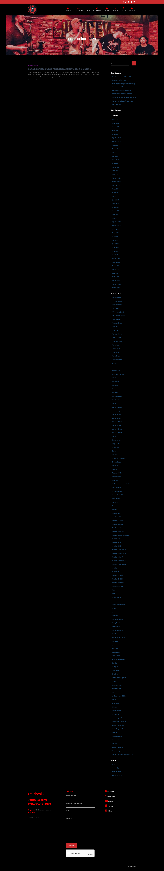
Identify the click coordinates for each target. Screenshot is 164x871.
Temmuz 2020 (116, 287)
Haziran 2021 (116, 262)
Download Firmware (118, 458)
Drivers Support (117, 462)
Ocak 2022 (115, 247)
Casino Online (116, 425)
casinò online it (117, 433)
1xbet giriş (115, 352)
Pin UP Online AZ (117, 634)
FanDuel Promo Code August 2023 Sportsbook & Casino (59, 68)
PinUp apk (115, 648)
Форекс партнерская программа (122, 754)
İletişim (123, 10)
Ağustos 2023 (116, 178)
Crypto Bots (115, 447)
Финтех (114, 743)
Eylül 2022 (115, 218)
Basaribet (115, 392)
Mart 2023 (115, 196)
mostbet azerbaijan (118, 524)
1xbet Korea (116, 356)
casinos (114, 436)
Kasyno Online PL (117, 495)
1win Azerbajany (117, 305)
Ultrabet (114, 707)
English (131, 10)
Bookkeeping (116, 400)
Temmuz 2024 (116, 141)
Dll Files (114, 454)
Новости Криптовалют (119, 740)
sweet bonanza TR (117, 688)
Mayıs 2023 (115, 189)
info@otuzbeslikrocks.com (43, 810)
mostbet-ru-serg (117, 586)
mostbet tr (115, 568)
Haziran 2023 (116, 185)
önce (31, 80)
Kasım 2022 (115, 211)
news (113, 593)
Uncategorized (116, 710)
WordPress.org (117, 775)
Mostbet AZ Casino (118, 520)
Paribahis (115, 615)
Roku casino (116, 656)
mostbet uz (115, 571)
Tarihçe (88, 10)
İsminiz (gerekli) (71, 795)
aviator (114, 367)
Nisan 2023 (115, 192)
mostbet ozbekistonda (119, 560)
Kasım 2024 (115, 127)
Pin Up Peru (115, 641)
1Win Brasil (115, 308)
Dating (114, 451)
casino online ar (117, 429)
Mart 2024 (115, 152)
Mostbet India (116, 542)
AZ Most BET (116, 370)
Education (115, 465)
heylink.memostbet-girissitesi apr (122, 484)
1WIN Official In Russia (119, 316)
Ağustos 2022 (116, 222)
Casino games (116, 418)
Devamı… (73, 77)
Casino (114, 403)
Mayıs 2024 (115, 145)
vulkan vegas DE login (119, 721)
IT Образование (117, 491)
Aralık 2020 (115, 277)
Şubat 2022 (115, 244)
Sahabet (114, 663)
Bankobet (115, 389)
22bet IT (114, 363)
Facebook (110, 791)
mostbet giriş (116, 539)
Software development (119, 677)
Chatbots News (116, 440)
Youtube (111, 801)
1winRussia (115, 327)
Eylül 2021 (115, 255)
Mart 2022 (115, 240)
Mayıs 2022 (115, 233)
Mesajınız (69, 818)
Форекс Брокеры (117, 747)
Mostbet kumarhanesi (119, 550)
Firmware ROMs (117, 473)
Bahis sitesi (115, 381)
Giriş (113, 764)
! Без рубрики (116, 297)
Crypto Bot (115, 443)
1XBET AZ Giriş (116, 337)
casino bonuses (33, 65)
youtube (128, 2)
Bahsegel (115, 385)
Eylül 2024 (115, 134)
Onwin (114, 608)
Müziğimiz (96, 10)
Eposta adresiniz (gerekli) (74, 803)
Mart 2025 (115, 119)
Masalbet (115, 506)
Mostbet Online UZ (117, 557)
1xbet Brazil (115, 345)
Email (109, 811)
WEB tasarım (132, 866)
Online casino (116, 597)
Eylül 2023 (115, 174)
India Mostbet (116, 487)
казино (114, 732)
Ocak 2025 (115, 123)
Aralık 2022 (115, 207)
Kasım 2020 (115, 280)
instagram (125, 2)
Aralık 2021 (115, 251)
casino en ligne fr (117, 411)
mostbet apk (116, 513)
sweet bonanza (116, 685)
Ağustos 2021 (116, 258)
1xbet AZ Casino (117, 334)
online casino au (117, 601)
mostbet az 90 (116, 517)
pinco (114, 645)
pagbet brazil (116, 612)
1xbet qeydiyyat (117, 359)
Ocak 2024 (115, 160)
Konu (67, 811)
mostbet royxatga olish (119, 564)
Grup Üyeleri (78, 10)
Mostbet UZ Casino (118, 575)
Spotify (110, 806)
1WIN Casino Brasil (118, 312)
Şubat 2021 (115, 269)
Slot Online (115, 670)
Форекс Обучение (118, 751)
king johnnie (116, 498)
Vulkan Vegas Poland (118, 725)
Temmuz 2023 (116, 181)
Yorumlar (116, 771)
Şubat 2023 (115, 200)
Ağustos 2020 (116, 284)
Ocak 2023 (115, 203)
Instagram (111, 796)
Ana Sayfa (68, 10)
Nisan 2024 (115, 149)
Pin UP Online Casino (118, 637)
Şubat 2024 (115, 156)
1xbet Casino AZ (117, 348)
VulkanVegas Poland (118, 729)
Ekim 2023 (115, 170)
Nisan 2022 (115, 236)
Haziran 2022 (116, 229)
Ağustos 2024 (116, 138)
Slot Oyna (115, 674)
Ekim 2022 (115, 214)
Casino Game (116, 414)
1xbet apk (115, 330)
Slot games (115, 667)
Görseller (107, 10)
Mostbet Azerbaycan (118, 528)
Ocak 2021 (115, 273)
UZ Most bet (115, 714)
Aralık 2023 (115, 163)
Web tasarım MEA (33, 817)
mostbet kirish (116, 546)
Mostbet (114, 509)
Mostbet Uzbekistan (118, 582)
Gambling (115, 480)
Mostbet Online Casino (119, 553)
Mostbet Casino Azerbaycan (121, 535)
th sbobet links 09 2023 (119, 696)
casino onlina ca (117, 422)
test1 (113, 692)
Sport (114, 681)
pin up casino (116, 626)
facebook (123, 2)
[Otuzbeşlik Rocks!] (32, 9)
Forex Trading (116, 476)
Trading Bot (115, 703)
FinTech (114, 469)
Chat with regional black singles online (124, 97)
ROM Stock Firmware (118, 659)
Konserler (115, 10)
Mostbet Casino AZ (118, 531)
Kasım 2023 (115, 167)
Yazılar (115, 768)
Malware (114, 502)
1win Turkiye (116, 319)
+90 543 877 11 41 (40, 812)
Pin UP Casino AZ (117, 630)
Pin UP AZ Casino (117, 619)
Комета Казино (117, 736)
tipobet (114, 699)
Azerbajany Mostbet (118, 374)
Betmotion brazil (117, 396)
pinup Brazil (116, 652)
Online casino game (118, 604)
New (113, 590)
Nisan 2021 (115, 266)
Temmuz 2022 (116, 225)
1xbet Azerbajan (117, 341)
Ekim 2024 (115, 130)
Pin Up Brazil (116, 623)
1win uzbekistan (117, 323)
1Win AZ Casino (117, 301)
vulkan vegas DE (117, 718)
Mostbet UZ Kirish (117, 579)
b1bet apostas (116, 378)
